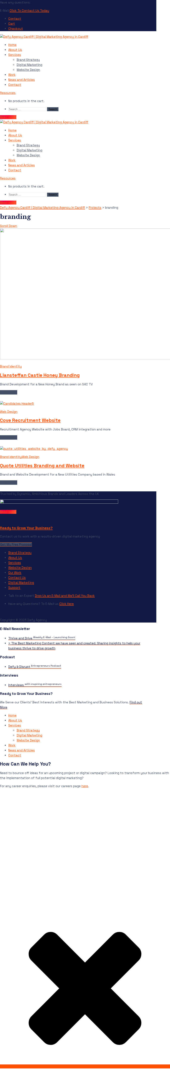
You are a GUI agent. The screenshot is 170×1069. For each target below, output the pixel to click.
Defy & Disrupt (34, 667)
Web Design (8, 412)
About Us (15, 50)
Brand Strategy (28, 60)
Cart (11, 24)
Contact (14, 19)
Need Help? (8, 117)
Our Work (14, 573)
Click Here (66, 604)
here (84, 786)
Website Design (28, 70)
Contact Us (17, 578)
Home (12, 45)
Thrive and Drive (41, 638)
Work (12, 75)
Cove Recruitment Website (30, 420)
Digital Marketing (29, 65)
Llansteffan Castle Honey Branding (40, 375)
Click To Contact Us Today (29, 10)
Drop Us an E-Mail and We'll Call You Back (65, 596)
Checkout (15, 29)
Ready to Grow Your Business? (26, 528)
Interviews (35, 685)
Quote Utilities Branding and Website (42, 466)
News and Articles (21, 80)
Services (14, 55)
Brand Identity (11, 366)
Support (14, 587)
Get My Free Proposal (16, 544)
